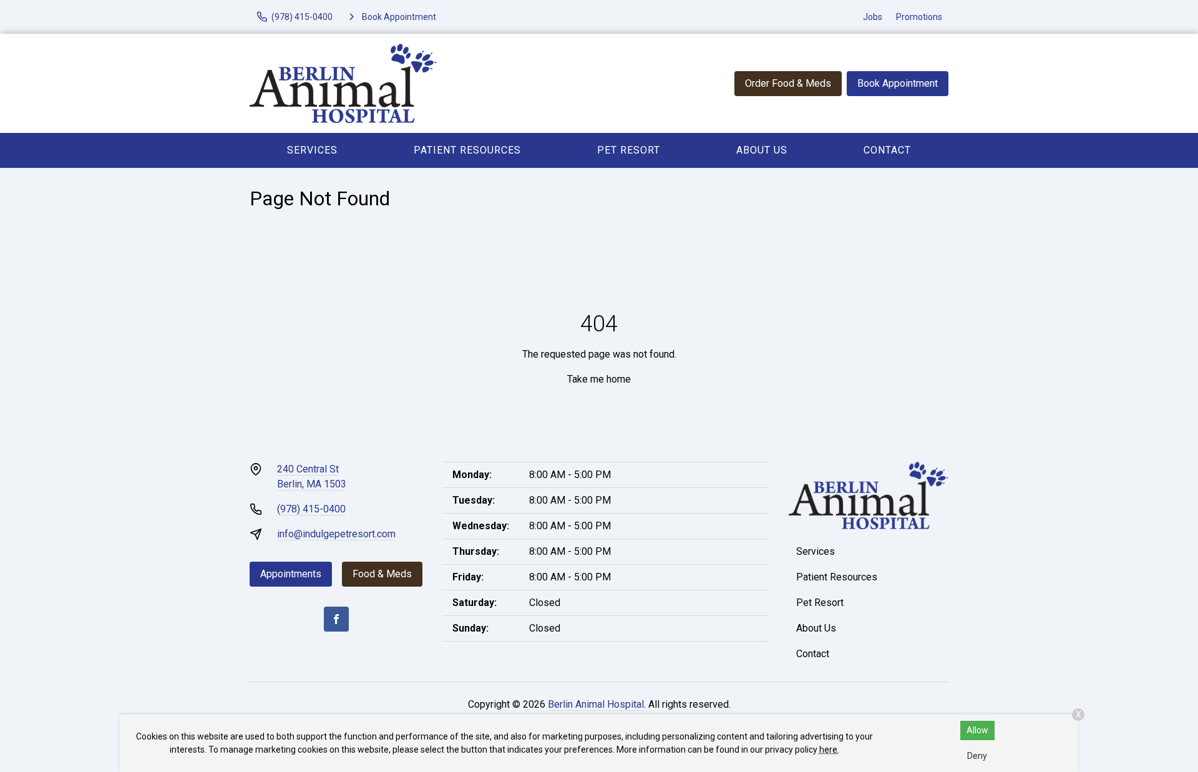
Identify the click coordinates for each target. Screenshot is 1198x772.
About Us (761, 150)
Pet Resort (628, 150)
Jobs (872, 17)
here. (829, 750)
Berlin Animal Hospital (596, 704)
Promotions (919, 17)
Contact (887, 150)
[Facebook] (336, 619)
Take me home (599, 379)
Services (312, 150)
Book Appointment (897, 83)
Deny (977, 756)
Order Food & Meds (788, 83)
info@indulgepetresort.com (336, 534)
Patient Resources (467, 150)
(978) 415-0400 (311, 509)
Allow (977, 730)
